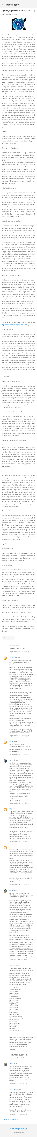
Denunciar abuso (18, 1133)
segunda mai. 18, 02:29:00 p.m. (19, 803)
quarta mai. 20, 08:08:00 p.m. (18, 960)
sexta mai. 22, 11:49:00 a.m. (18, 1058)
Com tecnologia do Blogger (18, 1129)
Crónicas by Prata (8, 638)
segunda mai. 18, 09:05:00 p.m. (19, 841)
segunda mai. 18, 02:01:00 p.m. (19, 754)
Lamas (11, 890)
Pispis (11, 809)
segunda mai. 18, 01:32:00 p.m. (19, 736)
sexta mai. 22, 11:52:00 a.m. (18, 1084)
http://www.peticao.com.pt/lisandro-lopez (15, 325)
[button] (34, 11)
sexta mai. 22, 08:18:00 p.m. (18, 1115)
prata (11, 741)
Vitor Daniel (13, 1089)
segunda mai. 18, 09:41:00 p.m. (19, 884)
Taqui (11, 847)
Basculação (12, 4)
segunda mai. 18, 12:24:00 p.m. (19, 652)
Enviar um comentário (11, 1119)
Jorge (11, 760)
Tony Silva (12, 657)
